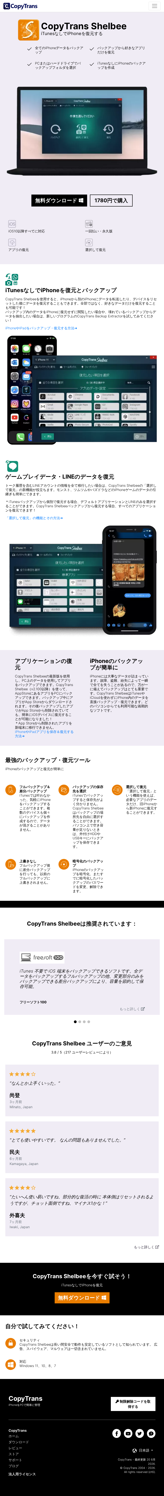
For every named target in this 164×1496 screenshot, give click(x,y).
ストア (14, 1454)
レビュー (15, 1448)
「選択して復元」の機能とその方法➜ (34, 518)
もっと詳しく (130, 1009)
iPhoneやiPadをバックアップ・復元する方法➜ (41, 328)
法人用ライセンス (22, 1474)
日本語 (144, 1450)
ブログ (14, 1466)
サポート (15, 1460)
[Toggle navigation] (155, 6)
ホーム (14, 1436)
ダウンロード (19, 1442)
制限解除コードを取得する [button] (135, 1404)
